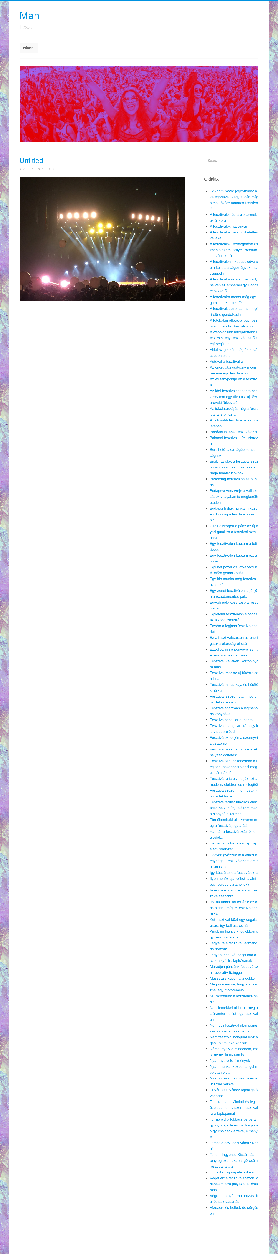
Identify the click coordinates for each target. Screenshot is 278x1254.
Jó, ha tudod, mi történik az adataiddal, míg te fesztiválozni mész (234, 908)
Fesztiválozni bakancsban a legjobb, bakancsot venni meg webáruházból (233, 767)
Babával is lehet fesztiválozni (233, 432)
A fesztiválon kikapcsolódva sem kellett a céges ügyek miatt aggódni (234, 267)
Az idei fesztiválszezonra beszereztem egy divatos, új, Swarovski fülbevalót (234, 397)
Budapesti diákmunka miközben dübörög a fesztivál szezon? (233, 514)
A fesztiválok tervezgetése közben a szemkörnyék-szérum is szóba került (234, 250)
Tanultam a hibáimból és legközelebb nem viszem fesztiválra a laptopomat (234, 1108)
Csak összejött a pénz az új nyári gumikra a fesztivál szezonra (234, 532)
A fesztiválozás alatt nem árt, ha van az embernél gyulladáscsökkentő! (234, 285)
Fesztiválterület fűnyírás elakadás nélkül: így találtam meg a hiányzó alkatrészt (233, 808)
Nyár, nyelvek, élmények (230, 1061)
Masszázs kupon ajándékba (232, 978)
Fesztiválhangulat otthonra (231, 720)
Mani (31, 15)
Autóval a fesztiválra (226, 361)
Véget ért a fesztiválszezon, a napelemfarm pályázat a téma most (234, 1184)
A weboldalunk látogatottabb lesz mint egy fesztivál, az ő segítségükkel (234, 338)
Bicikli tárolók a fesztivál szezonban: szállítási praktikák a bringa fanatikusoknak (234, 467)
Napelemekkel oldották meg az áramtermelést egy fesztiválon (234, 1014)
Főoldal (28, 48)
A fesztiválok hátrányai (228, 226)
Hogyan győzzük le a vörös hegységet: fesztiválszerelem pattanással (234, 861)
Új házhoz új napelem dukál (232, 1172)
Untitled (31, 161)
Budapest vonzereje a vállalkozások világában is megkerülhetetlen (234, 497)
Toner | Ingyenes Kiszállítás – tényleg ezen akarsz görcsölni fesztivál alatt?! (234, 1160)
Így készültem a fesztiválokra (234, 873)
